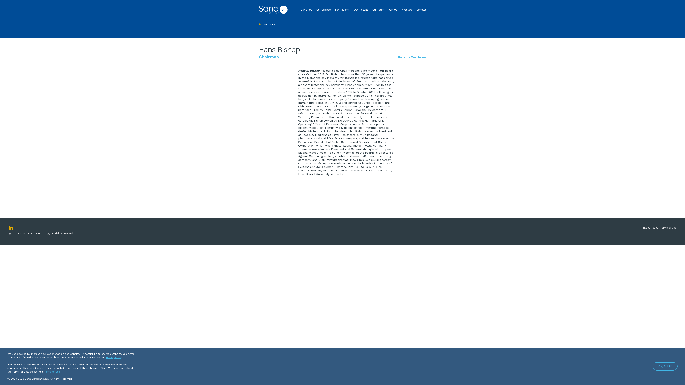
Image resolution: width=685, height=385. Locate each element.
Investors (406, 9)
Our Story (306, 9)
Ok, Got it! (665, 366)
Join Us (392, 9)
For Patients (342, 9)
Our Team (378, 9)
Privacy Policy (114, 357)
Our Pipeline (361, 9)
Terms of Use (668, 227)
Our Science (323, 9)
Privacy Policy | (651, 227)
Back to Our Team (411, 57)
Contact (421, 9)
